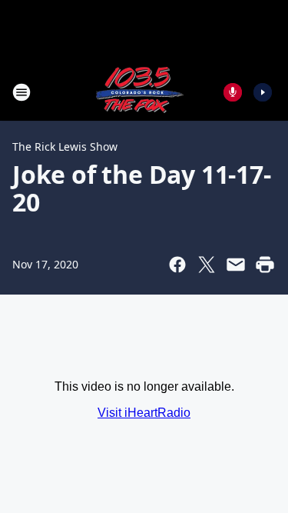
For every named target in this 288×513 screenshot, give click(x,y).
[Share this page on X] (206, 264)
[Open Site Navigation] (21, 92)
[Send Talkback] (232, 92)
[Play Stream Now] (262, 92)
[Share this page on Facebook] (177, 264)
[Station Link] (139, 92)
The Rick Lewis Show (65, 146)
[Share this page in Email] (236, 264)
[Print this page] (265, 264)
